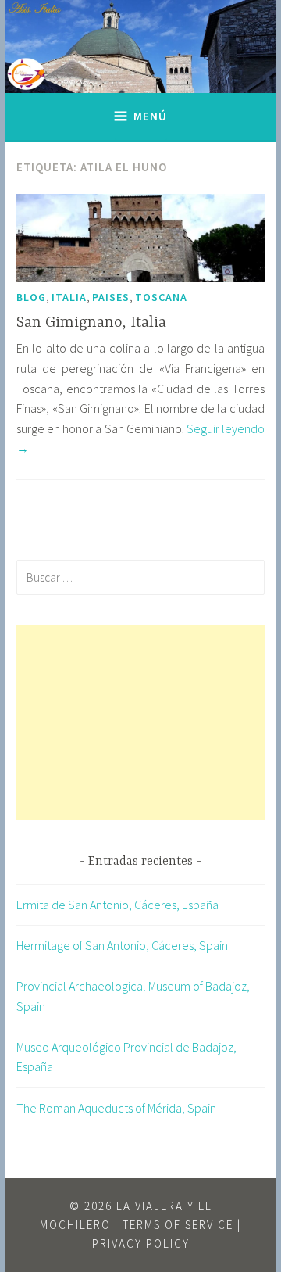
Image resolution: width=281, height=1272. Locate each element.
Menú (150, 116)
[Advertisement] (140, 722)
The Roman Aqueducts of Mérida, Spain (116, 1108)
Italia (69, 297)
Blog (31, 297)
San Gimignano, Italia (91, 322)
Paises (111, 297)
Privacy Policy (141, 1243)
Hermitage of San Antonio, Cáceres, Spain (122, 945)
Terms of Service (178, 1224)
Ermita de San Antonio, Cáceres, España (117, 904)
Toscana (161, 297)
